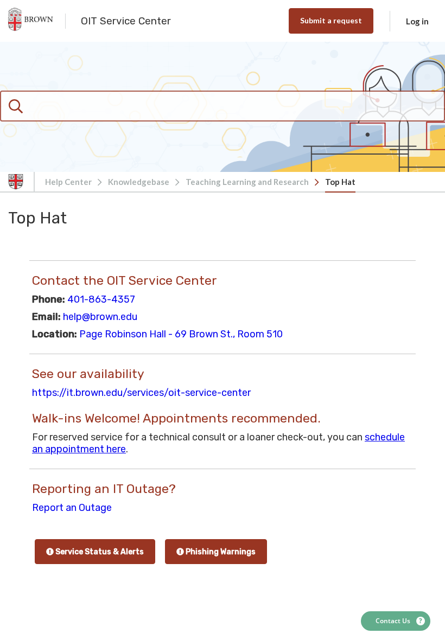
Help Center (68, 182)
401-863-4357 (101, 299)
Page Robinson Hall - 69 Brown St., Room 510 (181, 334)
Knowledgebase (138, 182)
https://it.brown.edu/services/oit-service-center (141, 393)
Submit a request (331, 20)
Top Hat (340, 182)
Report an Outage (72, 508)
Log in (417, 21)
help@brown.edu (100, 317)
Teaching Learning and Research (247, 182)
